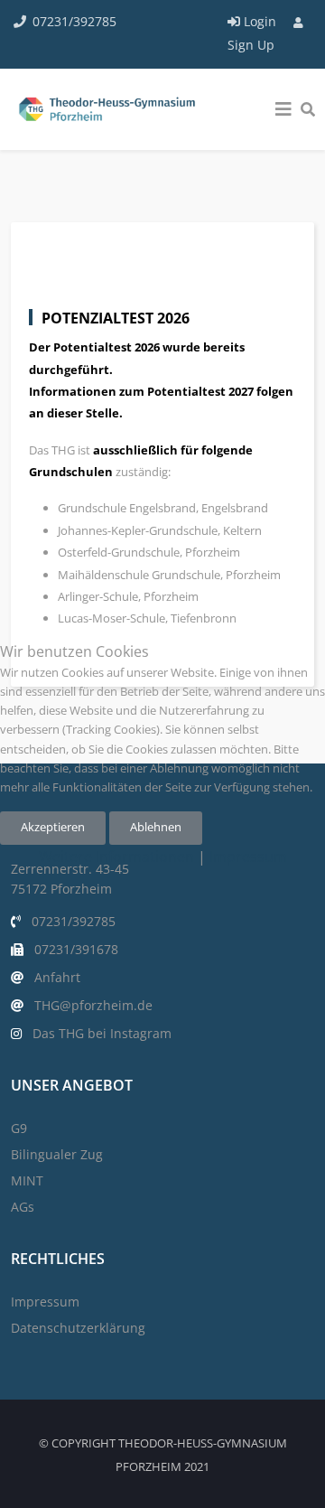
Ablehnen (155, 827)
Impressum (248, 856)
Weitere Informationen (116, 856)
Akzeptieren (53, 827)
